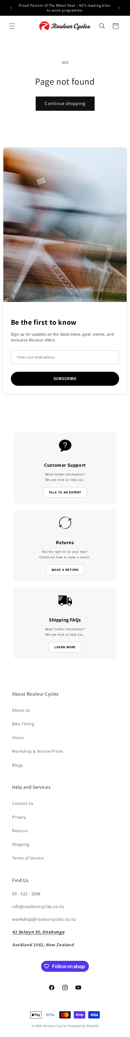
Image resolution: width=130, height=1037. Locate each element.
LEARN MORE (65, 647)
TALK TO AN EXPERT (65, 492)
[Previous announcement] (11, 8)
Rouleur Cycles (55, 1026)
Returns (20, 830)
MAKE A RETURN (65, 570)
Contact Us (23, 803)
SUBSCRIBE (65, 379)
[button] (12, 26)
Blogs (17, 765)
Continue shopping (65, 103)
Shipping (20, 844)
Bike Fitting (23, 724)
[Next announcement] (118, 8)
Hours (18, 737)
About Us (21, 710)
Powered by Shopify (83, 1026)
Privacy (19, 817)
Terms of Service (28, 858)
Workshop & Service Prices (37, 751)
